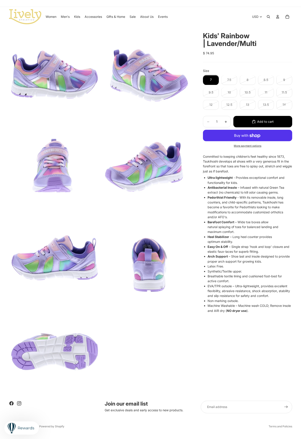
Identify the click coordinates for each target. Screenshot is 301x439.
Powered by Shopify (51, 426)
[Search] (268, 17)
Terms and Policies (280, 426)
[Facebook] (11, 403)
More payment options (247, 145)
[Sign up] (286, 407)
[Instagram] (19, 403)
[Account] (277, 17)
